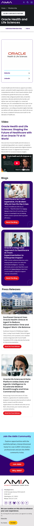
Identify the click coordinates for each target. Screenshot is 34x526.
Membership (12, 8)
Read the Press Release (12, 346)
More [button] (28, 29)
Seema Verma (16, 269)
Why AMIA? (17, 470)
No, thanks (4, 523)
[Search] (27, 2)
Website (7, 73)
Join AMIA (17, 464)
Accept (13, 523)
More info (4, 518)
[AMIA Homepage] (6, 2)
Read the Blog (11, 222)
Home (3, 8)
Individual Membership (14, 29)
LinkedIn (7, 78)
